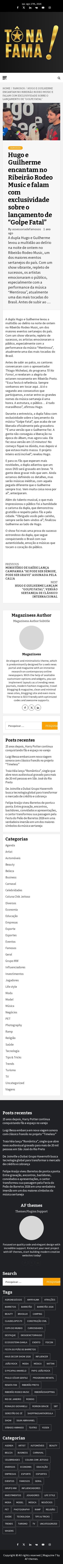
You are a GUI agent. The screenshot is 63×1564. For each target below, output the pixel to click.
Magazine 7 (49, 1555)
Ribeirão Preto (30, 1384)
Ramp (9, 1031)
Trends (9, 1064)
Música (9, 1006)
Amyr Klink (33, 1299)
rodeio (30, 1399)
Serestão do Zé (13, 1413)
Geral (8, 954)
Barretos (10, 1306)
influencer (42, 1356)
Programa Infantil (43, 1377)
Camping (37, 1313)
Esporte (10, 929)
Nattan (50, 1363)
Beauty (10, 864)
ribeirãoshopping (44, 1392)
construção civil (37, 1321)
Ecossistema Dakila (16, 1342)
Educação (11, 916)
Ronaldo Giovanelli (16, 1406)
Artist (8, 852)
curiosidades (35, 1328)
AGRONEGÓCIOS (13, 1299)
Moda (8, 993)
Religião (10, 1038)
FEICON (49, 1342)
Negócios (11, 1012)
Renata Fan (11, 1384)
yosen (45, 1427)
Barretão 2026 (45, 1306)
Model (9, 999)
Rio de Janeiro (13, 1399)
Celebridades (13, 890)
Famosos (15, 148)
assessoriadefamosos (27, 229)
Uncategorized (14, 1083)
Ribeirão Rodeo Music (17, 1392)
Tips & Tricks (13, 1057)
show (8, 1420)
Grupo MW (11, 961)
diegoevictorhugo (31, 1335)
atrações (49, 1299)
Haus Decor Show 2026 (18, 1356)
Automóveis (12, 858)
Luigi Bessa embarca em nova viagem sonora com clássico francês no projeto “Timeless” (29, 760)
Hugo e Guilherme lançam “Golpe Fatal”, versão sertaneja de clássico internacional (36, 589)
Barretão (26, 1306)
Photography (13, 1025)
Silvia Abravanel (25, 1420)
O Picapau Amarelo (15, 1370)
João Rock (11, 1363)
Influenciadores (15, 967)
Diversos (10, 903)
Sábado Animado (14, 1427)
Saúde (9, 1044)
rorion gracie (40, 1406)
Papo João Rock (40, 1370)
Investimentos (14, 974)
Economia (11, 909)
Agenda (10, 845)
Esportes (11, 935)
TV (7, 1076)
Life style (11, 987)
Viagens (10, 1089)
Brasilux (23, 1313)
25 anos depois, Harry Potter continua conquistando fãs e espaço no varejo (29, 748)
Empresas (11, 922)
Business (10, 877)
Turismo (10, 1070)
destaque (10, 1335)
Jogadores (12, 980)
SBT (56, 1406)
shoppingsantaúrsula (40, 1413)
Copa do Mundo (14, 1328)
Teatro (33, 1427)
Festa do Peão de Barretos (20, 1349)
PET (7, 1019)
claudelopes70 (13, 1321)
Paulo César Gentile (16, 1377)
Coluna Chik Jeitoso (17, 896)
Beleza (9, 871)
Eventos (10, 942)
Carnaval (10, 884)
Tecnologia (12, 1051)
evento (36, 1342)
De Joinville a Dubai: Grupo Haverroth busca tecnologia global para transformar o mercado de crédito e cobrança (31, 792)
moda (25, 1363)
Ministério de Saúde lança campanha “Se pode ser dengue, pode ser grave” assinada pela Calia (31, 571)
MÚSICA (38, 1363)
